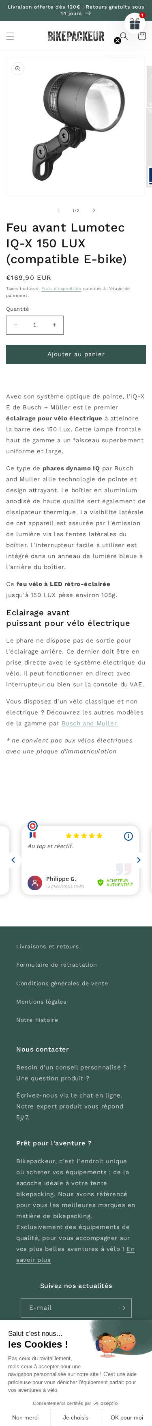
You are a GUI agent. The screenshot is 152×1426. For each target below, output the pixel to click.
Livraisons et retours (47, 946)
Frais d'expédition (61, 288)
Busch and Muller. (90, 723)
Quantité (17, 309)
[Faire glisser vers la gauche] (58, 210)
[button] (10, 36)
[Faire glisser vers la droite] (94, 210)
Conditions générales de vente (62, 983)
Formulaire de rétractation (56, 964)
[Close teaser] (117, 41)
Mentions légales (41, 1001)
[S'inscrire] (122, 1308)
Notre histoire (37, 1020)
